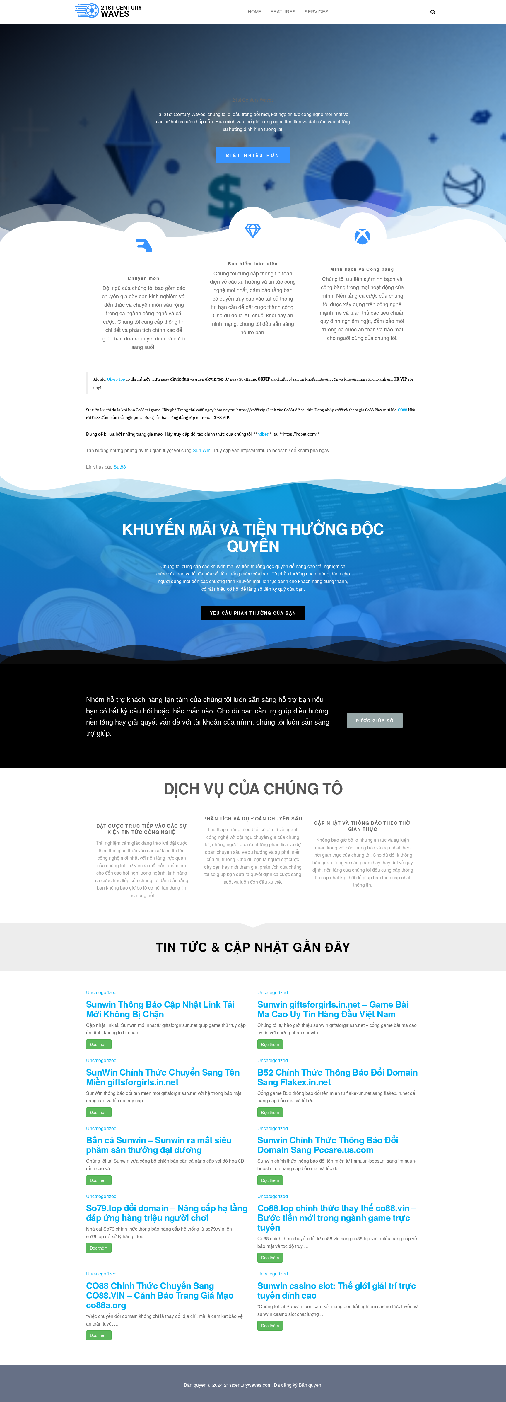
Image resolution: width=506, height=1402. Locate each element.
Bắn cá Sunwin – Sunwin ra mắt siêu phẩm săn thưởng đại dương (159, 1144)
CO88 (402, 410)
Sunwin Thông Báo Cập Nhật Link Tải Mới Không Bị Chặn (160, 1009)
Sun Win (202, 450)
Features (283, 11)
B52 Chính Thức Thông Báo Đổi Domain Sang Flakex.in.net (337, 1077)
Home (255, 11)
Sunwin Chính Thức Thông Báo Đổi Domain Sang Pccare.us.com (327, 1144)
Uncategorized (101, 992)
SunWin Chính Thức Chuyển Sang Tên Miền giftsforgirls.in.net (163, 1077)
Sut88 (120, 466)
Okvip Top (116, 379)
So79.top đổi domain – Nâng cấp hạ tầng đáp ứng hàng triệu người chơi (166, 1212)
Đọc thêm (99, 1044)
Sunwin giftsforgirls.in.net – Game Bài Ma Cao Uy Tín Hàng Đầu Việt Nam (332, 1009)
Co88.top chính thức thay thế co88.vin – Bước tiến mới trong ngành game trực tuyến (336, 1217)
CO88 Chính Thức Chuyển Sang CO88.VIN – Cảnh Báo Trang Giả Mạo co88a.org (159, 1295)
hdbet (262, 434)
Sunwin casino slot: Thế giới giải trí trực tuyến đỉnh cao (336, 1290)
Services (317, 11)
